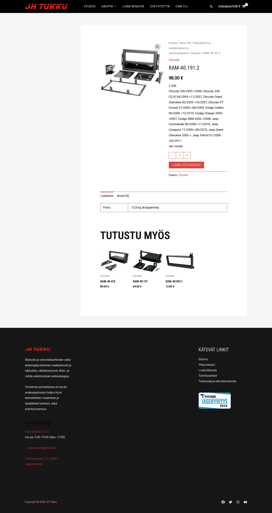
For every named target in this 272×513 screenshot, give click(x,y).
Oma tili (182, 6)
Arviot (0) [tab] (123, 196)
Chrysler (196, 53)
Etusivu (90, 6)
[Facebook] (223, 502)
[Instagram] (238, 502)
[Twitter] (230, 502)
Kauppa (107, 6)
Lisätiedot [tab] (106, 196)
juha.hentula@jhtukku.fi (41, 448)
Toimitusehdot (208, 375)
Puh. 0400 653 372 (37, 432)
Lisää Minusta (133, 6)
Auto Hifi (185, 43)
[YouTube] (245, 502)
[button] (115, 6)
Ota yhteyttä (160, 6)
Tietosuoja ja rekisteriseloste (217, 381)
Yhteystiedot (207, 365)
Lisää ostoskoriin (186, 165)
